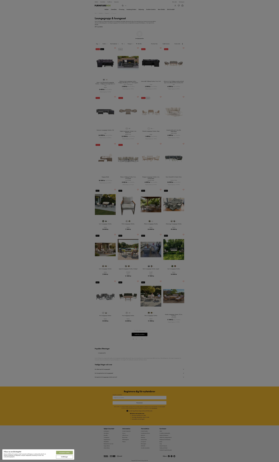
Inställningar (64, 457)
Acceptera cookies (64, 452)
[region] (38, 454)
